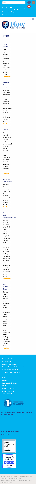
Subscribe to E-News (9, 383)
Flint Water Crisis (5, 287)
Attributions (21, 480)
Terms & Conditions (7, 482)
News (4, 378)
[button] (29, 19)
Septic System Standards (10, 369)
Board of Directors (8, 388)
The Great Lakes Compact (11, 372)
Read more (7, 124)
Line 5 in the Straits (8, 359)
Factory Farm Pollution (9, 364)
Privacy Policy (28, 480)
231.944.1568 (17, 478)
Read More (7, 77)
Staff (4, 386)
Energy (5, 130)
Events (4, 380)
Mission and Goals (8, 391)
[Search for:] (14, 2)
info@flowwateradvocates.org (9, 480)
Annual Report (7, 394)
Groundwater (6, 361)
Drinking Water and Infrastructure (13, 367)
